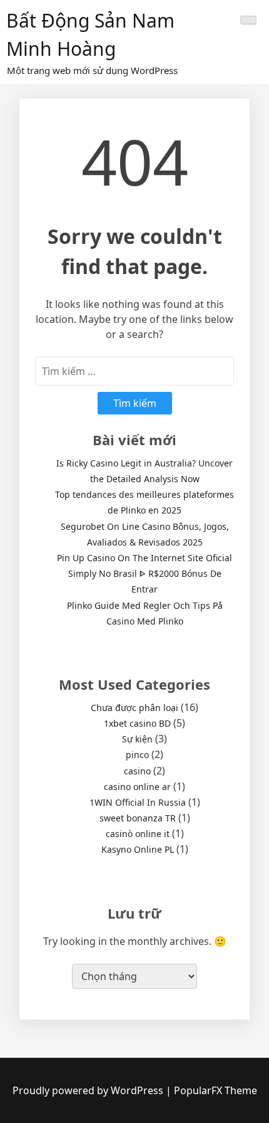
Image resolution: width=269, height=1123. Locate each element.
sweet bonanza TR (137, 818)
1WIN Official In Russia (137, 802)
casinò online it (138, 834)
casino (137, 771)
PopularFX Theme (215, 1090)
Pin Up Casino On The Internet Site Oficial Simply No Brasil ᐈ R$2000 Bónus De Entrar (144, 573)
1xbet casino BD (137, 723)
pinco (137, 755)
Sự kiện (137, 739)
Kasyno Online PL (137, 849)
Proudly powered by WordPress (89, 1090)
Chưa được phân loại (134, 708)
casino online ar (137, 787)
